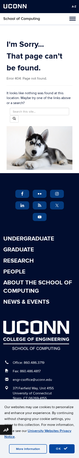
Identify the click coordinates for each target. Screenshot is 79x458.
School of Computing (21, 18)
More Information (28, 449)
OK (59, 449)
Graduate (18, 249)
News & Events (26, 301)
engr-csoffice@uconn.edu (32, 380)
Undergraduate (28, 238)
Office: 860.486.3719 (28, 362)
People (14, 271)
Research (18, 260)
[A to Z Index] (73, 6)
